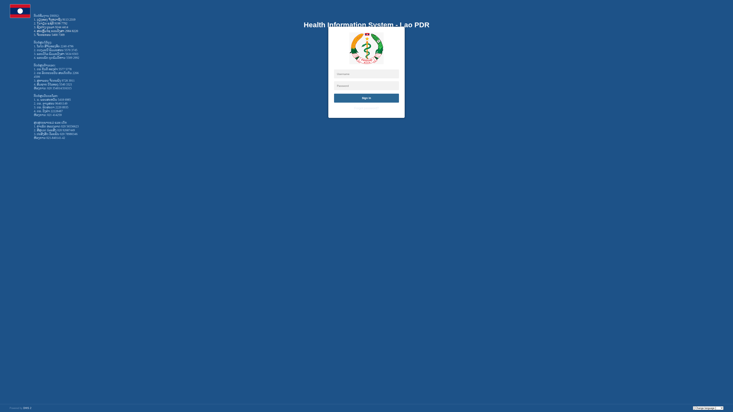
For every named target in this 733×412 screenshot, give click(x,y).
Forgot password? (366, 108)
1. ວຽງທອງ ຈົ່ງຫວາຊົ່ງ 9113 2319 (54, 19)
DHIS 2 (27, 408)
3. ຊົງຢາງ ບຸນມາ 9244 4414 (51, 27)
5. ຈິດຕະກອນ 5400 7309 (49, 34)
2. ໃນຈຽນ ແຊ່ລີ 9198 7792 (50, 23)
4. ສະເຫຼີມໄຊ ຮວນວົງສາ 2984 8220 (56, 31)
